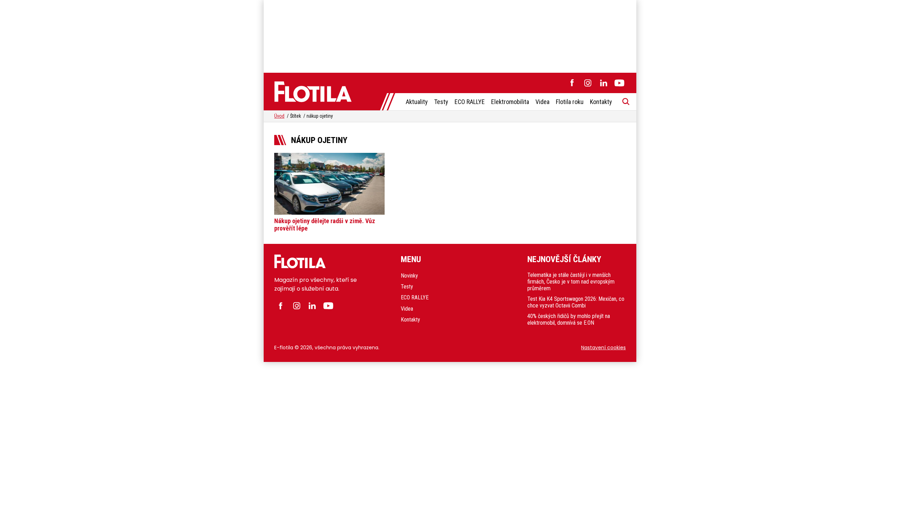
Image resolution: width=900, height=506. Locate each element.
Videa (542, 101)
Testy (441, 101)
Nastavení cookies (603, 347)
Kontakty (601, 101)
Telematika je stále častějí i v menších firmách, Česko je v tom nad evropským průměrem (571, 282)
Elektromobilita (510, 101)
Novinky (409, 275)
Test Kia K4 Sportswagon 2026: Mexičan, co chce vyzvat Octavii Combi (575, 302)
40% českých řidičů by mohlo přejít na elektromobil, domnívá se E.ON (568, 319)
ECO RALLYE (470, 101)
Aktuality (417, 101)
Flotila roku (570, 101)
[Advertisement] (450, 35)
